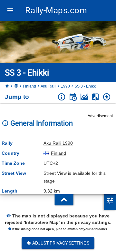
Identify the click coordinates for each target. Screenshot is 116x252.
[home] (7, 86)
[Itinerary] (73, 97)
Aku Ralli (48, 86)
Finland (29, 86)
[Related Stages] (95, 97)
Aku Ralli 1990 (58, 143)
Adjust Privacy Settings (60, 243)
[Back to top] (106, 97)
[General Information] (61, 97)
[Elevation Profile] (84, 97)
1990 (65, 86)
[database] (16, 86)
